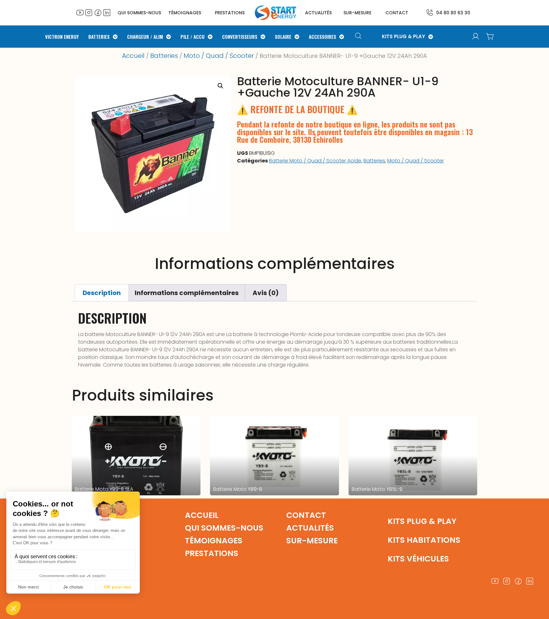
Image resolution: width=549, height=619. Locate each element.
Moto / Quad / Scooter (219, 55)
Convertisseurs (239, 36)
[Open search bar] (359, 37)
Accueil (133, 55)
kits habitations (424, 540)
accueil (202, 515)
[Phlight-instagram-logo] (89, 12)
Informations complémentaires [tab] (187, 292)
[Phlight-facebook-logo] (98, 12)
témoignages (184, 13)
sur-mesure (357, 13)
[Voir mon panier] (490, 36)
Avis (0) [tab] (266, 292)
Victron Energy (62, 36)
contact (396, 13)
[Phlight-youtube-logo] (80, 12)
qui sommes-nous (224, 527)
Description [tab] (102, 292)
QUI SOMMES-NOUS (139, 13)
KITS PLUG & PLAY (403, 36)
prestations (230, 13)
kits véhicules (418, 558)
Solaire (283, 36)
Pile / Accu (192, 36)
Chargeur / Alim (145, 36)
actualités (318, 13)
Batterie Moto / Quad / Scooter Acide (315, 160)
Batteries (99, 36)
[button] (220, 86)
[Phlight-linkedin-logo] (106, 12)
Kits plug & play (422, 521)
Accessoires (322, 36)
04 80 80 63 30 (453, 13)
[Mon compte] (475, 36)
